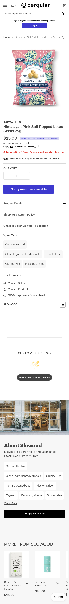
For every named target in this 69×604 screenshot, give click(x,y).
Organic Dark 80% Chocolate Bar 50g (12, 585)
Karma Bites (12, 122)
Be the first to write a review (34, 377)
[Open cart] (64, 5)
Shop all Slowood (35, 513)
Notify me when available (29, 189)
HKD (11, 6)
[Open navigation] (5, 5)
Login (34, 25)
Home (6, 37)
